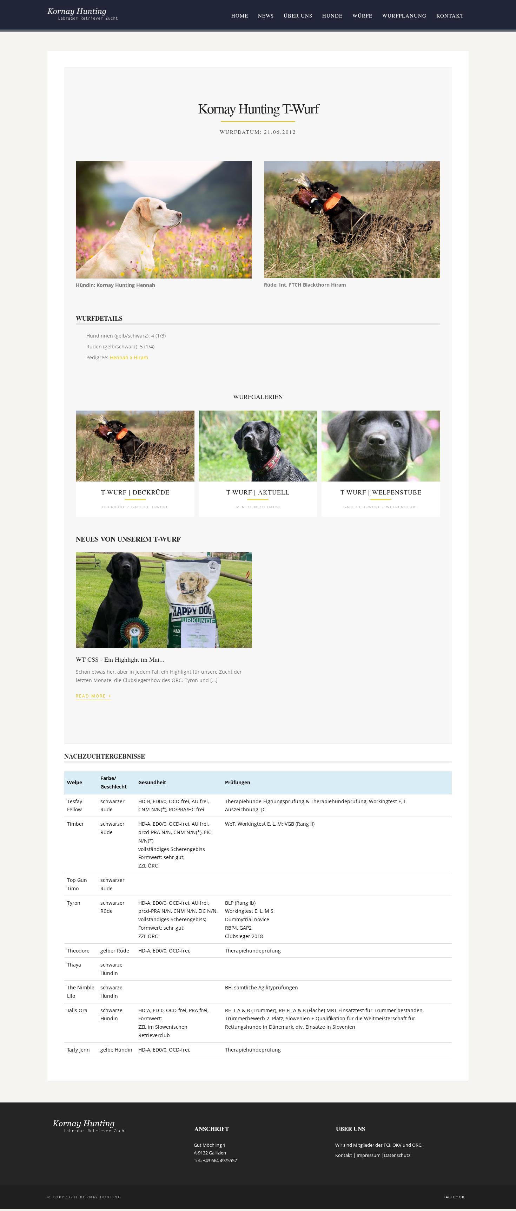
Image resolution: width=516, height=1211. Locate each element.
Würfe (362, 15)
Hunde (332, 15)
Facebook (454, 1196)
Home (239, 15)
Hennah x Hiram (129, 357)
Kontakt (450, 15)
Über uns (298, 15)
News (266, 15)
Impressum (369, 1155)
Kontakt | (346, 1155)
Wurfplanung (404, 15)
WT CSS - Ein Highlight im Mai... (120, 659)
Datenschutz (397, 1155)
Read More (93, 695)
